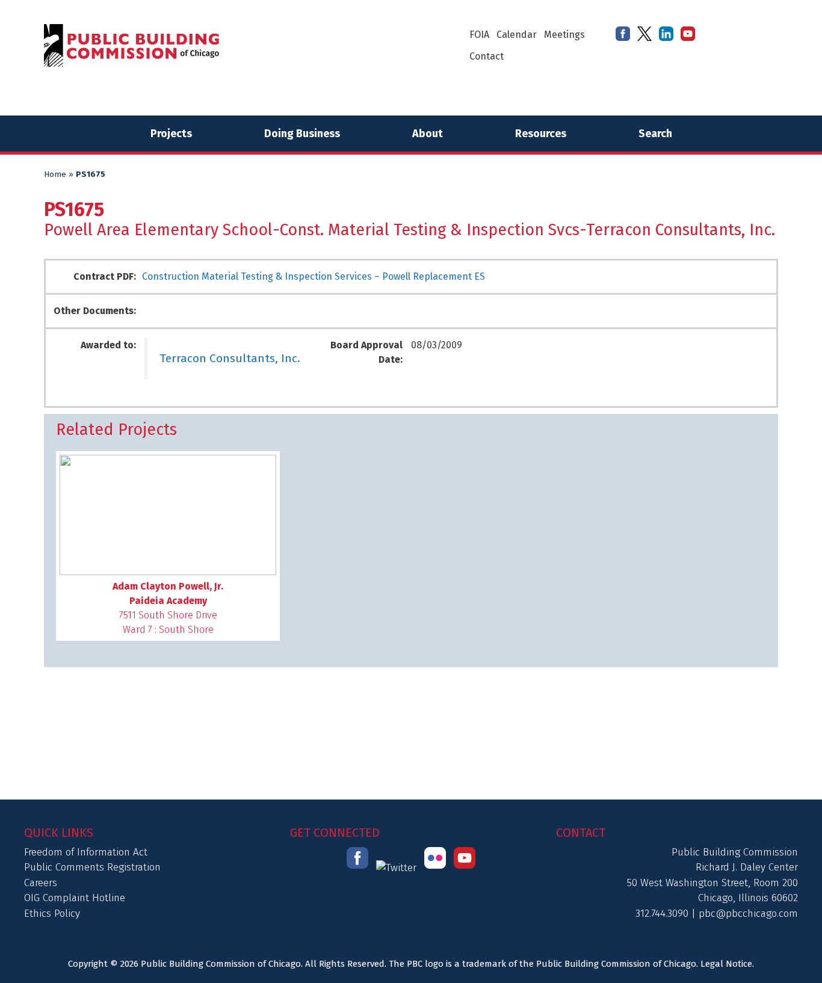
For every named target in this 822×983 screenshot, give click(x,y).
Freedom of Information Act (85, 852)
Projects (171, 133)
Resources (540, 133)
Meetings (564, 34)
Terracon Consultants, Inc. (229, 358)
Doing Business (302, 133)
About (427, 133)
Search (655, 133)
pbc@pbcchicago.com (748, 913)
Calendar (516, 34)
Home (55, 174)
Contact (486, 56)
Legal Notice (726, 963)
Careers (40, 883)
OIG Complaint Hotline (74, 898)
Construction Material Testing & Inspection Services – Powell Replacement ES (313, 276)
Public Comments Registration (92, 867)
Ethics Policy (52, 913)
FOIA (479, 34)
